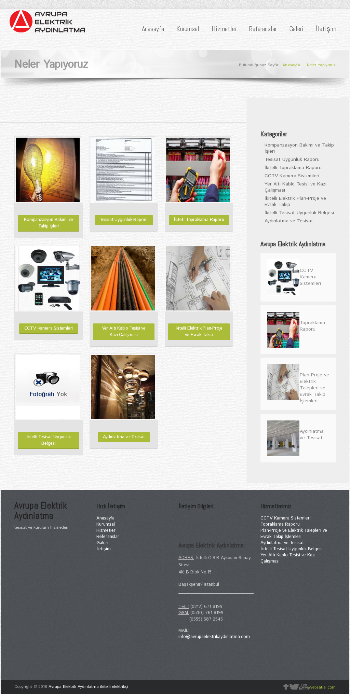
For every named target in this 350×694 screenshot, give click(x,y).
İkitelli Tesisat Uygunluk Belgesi (48, 440)
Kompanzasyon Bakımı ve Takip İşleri (48, 223)
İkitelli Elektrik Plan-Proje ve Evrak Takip (199, 331)
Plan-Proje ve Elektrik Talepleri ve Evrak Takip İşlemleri (293, 533)
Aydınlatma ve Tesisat (124, 437)
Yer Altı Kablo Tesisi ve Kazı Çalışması (124, 331)
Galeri (296, 28)
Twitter (294, 687)
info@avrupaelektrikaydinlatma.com (214, 637)
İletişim (326, 28)
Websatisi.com (322, 687)
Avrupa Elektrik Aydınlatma (74, 687)
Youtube (304, 687)
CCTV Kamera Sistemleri (48, 328)
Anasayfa (153, 28)
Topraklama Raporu (280, 524)
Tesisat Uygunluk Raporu (124, 220)
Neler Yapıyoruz (321, 65)
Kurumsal (187, 28)
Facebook (286, 687)
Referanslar (263, 28)
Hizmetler (224, 28)
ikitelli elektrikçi (114, 687)
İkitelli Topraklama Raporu (199, 220)
